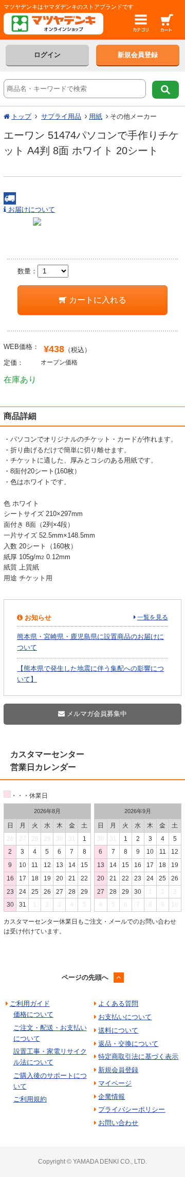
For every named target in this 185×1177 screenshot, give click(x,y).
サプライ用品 (61, 116)
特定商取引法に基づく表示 (138, 1056)
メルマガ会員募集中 (96, 714)
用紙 (95, 116)
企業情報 (111, 1096)
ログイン (47, 55)
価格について (33, 1014)
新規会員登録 (138, 55)
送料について (118, 1030)
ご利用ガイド (30, 1003)
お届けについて (30, 209)
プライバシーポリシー (131, 1109)
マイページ (115, 1083)
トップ (21, 116)
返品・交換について (128, 1043)
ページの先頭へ (85, 977)
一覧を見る (152, 617)
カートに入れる (96, 300)
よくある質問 (118, 1003)
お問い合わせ (118, 1123)
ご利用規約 (30, 1099)
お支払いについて (125, 1017)
